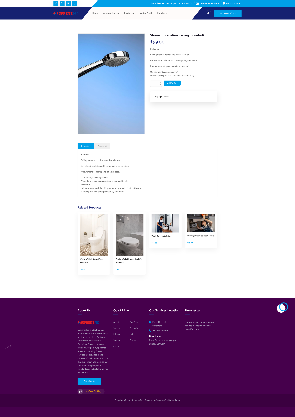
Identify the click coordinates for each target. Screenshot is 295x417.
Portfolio (134, 328)
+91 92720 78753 (234, 3)
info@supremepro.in (209, 3)
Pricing (116, 334)
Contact (117, 346)
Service (116, 328)
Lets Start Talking (92, 391)
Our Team (134, 322)
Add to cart (172, 83)
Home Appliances (110, 13)
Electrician (129, 13)
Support (117, 340)
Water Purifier (147, 13)
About (116, 322)
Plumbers (162, 13)
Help (132, 334)
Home (95, 13)
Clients (133, 340)
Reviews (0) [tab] (102, 146)
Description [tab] (85, 146)
